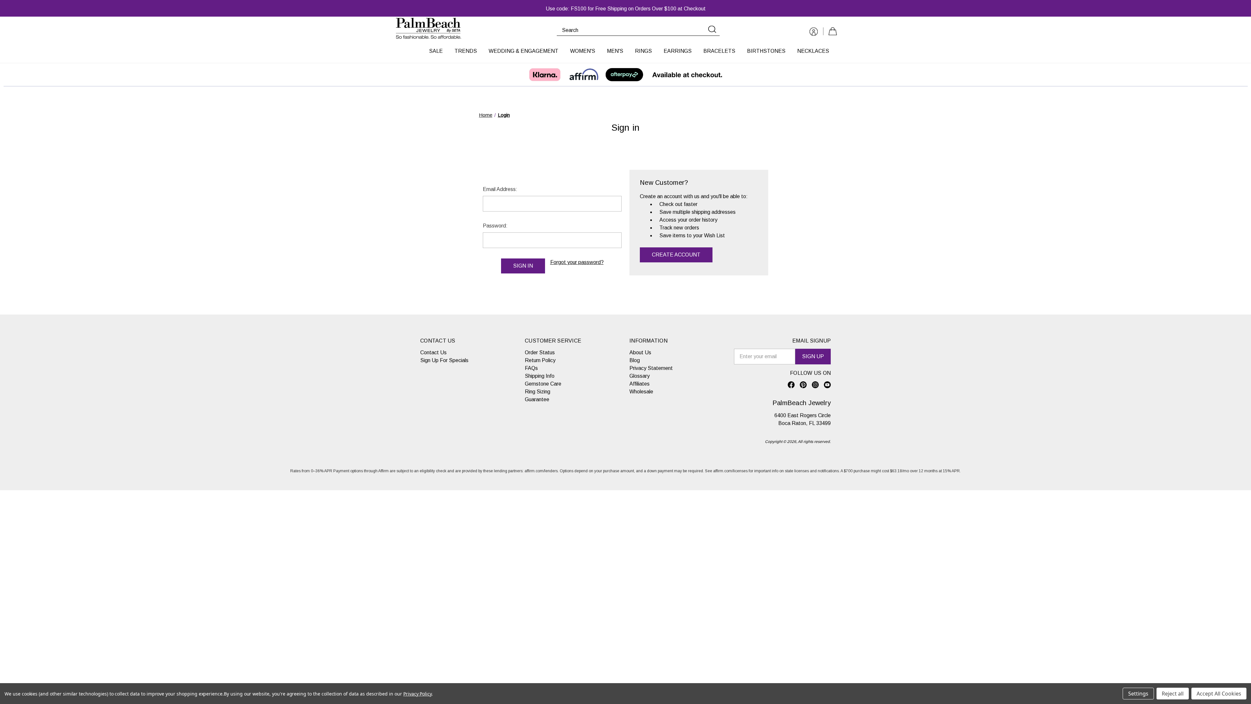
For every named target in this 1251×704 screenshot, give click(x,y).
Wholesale (641, 391)
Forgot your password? (577, 262)
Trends (465, 51)
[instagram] (815, 384)
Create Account (676, 254)
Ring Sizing (537, 391)
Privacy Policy (417, 694)
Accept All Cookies (1219, 693)
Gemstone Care (543, 384)
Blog (634, 360)
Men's (615, 51)
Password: (495, 225)
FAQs (531, 368)
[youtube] (827, 384)
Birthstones (766, 51)
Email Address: (500, 189)
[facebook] (791, 384)
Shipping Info (539, 376)
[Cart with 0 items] (833, 32)
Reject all (1173, 693)
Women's (582, 51)
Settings (1138, 693)
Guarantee (537, 399)
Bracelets (719, 51)
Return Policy (540, 360)
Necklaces (813, 51)
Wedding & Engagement (523, 51)
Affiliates (639, 384)
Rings (643, 51)
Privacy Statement (651, 368)
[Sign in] (814, 32)
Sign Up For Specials (444, 360)
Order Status (540, 352)
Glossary (639, 376)
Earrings (678, 51)
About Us (640, 352)
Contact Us (433, 352)
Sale (436, 51)
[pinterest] (803, 384)
